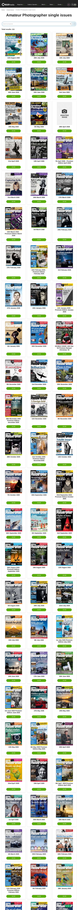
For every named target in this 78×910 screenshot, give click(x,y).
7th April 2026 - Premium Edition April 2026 (64, 162)
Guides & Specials (32, 4)
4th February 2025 (39, 888)
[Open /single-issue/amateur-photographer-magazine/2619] (13, 113)
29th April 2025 (64, 747)
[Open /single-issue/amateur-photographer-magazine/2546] (13, 405)
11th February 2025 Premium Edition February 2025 (13, 890)
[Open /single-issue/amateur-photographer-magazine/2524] (39, 663)
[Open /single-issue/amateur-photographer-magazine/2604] (13, 294)
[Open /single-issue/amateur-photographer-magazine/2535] (64, 519)
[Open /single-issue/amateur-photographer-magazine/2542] (39, 443)
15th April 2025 (39, 783)
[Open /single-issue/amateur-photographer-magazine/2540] (13, 481)
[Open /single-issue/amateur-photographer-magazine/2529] (64, 592)
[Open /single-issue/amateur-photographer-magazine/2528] (13, 626)
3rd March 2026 (39, 229)
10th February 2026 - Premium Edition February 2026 (39, 271)
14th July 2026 (64, 58)
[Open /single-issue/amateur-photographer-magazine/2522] (13, 697)
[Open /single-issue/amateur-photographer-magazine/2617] (64, 113)
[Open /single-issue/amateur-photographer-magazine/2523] (64, 663)
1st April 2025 (13, 819)
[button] (24, 5)
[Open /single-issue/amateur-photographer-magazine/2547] (64, 371)
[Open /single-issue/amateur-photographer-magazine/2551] (39, 332)
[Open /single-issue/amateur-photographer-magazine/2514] (64, 770)
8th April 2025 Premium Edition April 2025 (64, 784)
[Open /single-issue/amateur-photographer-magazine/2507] (64, 840)
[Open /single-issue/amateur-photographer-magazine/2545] (39, 405)
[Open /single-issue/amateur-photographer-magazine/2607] (13, 255)
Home (3, 10)
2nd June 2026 (64, 92)
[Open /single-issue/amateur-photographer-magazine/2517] (64, 733)
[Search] (71, 24)
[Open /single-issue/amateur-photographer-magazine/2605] (64, 256)
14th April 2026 (39, 161)
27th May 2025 (39, 711)
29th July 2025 (39, 605)
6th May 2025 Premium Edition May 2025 (39, 748)
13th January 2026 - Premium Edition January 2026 (64, 310)
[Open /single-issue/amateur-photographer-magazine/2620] (64, 79)
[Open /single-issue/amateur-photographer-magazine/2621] (39, 79)
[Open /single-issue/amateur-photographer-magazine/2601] (13, 332)
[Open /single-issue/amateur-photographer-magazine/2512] (39, 806)
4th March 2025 (13, 854)
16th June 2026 (39, 92)
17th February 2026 (13, 267)
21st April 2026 (13, 161)
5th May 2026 (39, 127)
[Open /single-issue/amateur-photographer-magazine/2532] (64, 554)
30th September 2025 (39, 495)
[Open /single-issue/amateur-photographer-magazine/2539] (39, 481)
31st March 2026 (13, 197)
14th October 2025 (64, 457)
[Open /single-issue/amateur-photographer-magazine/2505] (39, 875)
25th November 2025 (64, 384)
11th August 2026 (13, 58)
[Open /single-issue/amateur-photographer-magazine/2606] (39, 256)
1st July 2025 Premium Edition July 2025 (64, 641)
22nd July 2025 (64, 605)
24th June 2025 (13, 676)
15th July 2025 (13, 640)
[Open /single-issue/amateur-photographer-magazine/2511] (64, 806)
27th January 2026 (13, 308)
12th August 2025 (64, 567)
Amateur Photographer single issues (25, 10)
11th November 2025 (39, 419)
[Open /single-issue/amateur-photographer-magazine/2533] (39, 554)
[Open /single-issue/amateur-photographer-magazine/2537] (13, 519)
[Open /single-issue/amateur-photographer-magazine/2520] (64, 697)
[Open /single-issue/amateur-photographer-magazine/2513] (13, 806)
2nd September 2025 (64, 533)
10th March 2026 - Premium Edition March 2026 (13, 233)
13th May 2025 (13, 747)
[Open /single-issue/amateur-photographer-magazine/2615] (39, 147)
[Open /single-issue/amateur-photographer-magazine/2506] (13, 875)
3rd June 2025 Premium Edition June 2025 (13, 711)
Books (51, 4)
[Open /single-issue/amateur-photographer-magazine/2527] (39, 626)
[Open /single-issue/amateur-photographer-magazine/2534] (13, 554)
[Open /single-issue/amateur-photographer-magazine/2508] (39, 840)
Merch (43, 4)
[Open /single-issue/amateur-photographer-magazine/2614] (64, 147)
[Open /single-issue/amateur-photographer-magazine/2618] (39, 113)
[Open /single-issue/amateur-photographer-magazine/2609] (39, 217)
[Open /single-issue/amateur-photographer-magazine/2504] (64, 875)
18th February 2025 (64, 854)
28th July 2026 (39, 58)
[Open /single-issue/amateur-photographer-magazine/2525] (13, 663)
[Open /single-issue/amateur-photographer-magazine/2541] (64, 443)
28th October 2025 (13, 457)
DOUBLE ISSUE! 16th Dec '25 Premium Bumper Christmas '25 (64, 348)
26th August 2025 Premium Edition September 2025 (13, 569)
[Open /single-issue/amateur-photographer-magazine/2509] (13, 840)
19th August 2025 (39, 567)
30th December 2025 (39, 346)
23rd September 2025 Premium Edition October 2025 (64, 496)
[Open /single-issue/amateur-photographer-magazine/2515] (39, 770)
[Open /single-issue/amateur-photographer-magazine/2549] (13, 371)
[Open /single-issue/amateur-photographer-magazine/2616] (13, 147)
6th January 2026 (13, 346)
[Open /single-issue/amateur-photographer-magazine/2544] (64, 405)
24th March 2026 (39, 197)
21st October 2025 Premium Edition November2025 (39, 458)
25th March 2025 (39, 819)
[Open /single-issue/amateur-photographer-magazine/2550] (64, 332)
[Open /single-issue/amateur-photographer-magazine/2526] (64, 626)
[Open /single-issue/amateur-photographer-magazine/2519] (13, 733)
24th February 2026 (64, 230)
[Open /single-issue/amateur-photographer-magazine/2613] (13, 184)
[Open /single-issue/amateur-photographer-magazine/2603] (39, 294)
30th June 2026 (13, 92)
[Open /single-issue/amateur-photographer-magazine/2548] (39, 371)
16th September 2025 (13, 533)
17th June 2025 (39, 676)
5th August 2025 (13, 605)
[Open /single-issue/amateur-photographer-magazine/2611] (64, 184)
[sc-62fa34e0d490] (8, 4)
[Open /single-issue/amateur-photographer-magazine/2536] (39, 519)
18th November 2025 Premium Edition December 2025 (13, 420)
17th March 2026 (64, 197)
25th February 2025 (39, 854)
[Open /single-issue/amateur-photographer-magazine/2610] (13, 218)
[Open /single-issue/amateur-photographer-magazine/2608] (64, 217)
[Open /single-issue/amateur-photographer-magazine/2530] (39, 592)
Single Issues (10, 10)
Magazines (20, 4)
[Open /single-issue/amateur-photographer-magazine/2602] (64, 294)
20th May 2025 (64, 711)
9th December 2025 (13, 384)
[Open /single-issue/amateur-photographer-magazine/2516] (13, 770)
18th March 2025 (64, 819)
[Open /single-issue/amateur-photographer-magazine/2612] (39, 184)
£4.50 (13, 62)
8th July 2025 (39, 640)
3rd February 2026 (64, 270)
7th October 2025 (13, 495)
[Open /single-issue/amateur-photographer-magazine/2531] (13, 592)
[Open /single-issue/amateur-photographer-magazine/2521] (39, 697)
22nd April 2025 (13, 783)
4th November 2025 (64, 419)
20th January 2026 (38, 308)
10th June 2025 (64, 676)
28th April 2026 (64, 127)
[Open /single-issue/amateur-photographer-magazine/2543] (13, 443)
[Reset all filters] (74, 23)
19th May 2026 (13, 127)
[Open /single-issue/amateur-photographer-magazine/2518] (39, 733)
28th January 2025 (64, 888)
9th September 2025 (39, 533)
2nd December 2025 (39, 384)
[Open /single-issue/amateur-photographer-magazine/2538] (64, 481)
